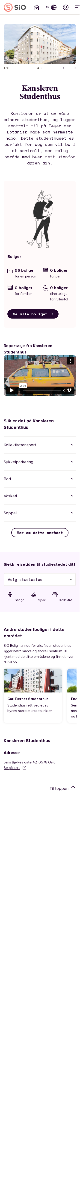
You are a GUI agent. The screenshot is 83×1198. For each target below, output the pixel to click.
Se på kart (12, 768)
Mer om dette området (40, 532)
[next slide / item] (74, 68)
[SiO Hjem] (15, 7)
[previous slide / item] (65, 68)
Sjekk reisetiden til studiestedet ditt (39, 564)
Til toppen (59, 788)
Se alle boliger (30, 314)
